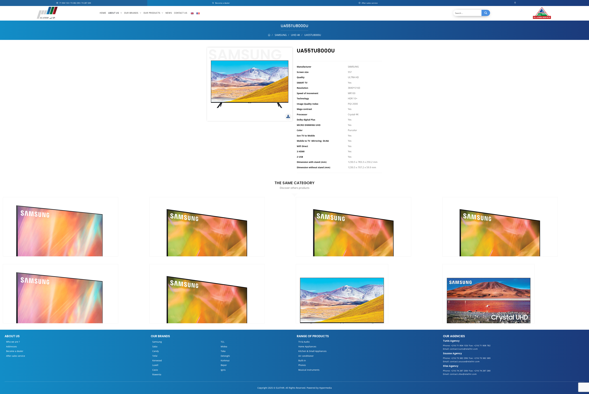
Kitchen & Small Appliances (312, 351)
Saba (154, 346)
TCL (222, 341)
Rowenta (156, 374)
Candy (155, 351)
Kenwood (157, 360)
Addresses (11, 346)
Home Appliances (307, 346)
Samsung (157, 341)
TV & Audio (304, 341)
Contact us (180, 13)
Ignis (223, 369)
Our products (152, 13)
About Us (114, 13)
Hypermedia (325, 387)
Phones (302, 365)
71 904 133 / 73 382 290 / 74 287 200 (75, 3)
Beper (224, 365)
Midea (224, 346)
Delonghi (225, 355)
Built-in (302, 360)
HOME (103, 13)
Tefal (154, 355)
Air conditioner (306, 355)
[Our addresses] (515, 3)
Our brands (131, 13)
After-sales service (369, 3)
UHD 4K (295, 35)
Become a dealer (222, 3)
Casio (155, 369)
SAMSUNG (281, 35)
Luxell (155, 365)
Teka (223, 351)
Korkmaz (225, 360)
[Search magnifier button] (485, 13)
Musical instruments (309, 369)
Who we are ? (13, 341)
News (169, 13)
